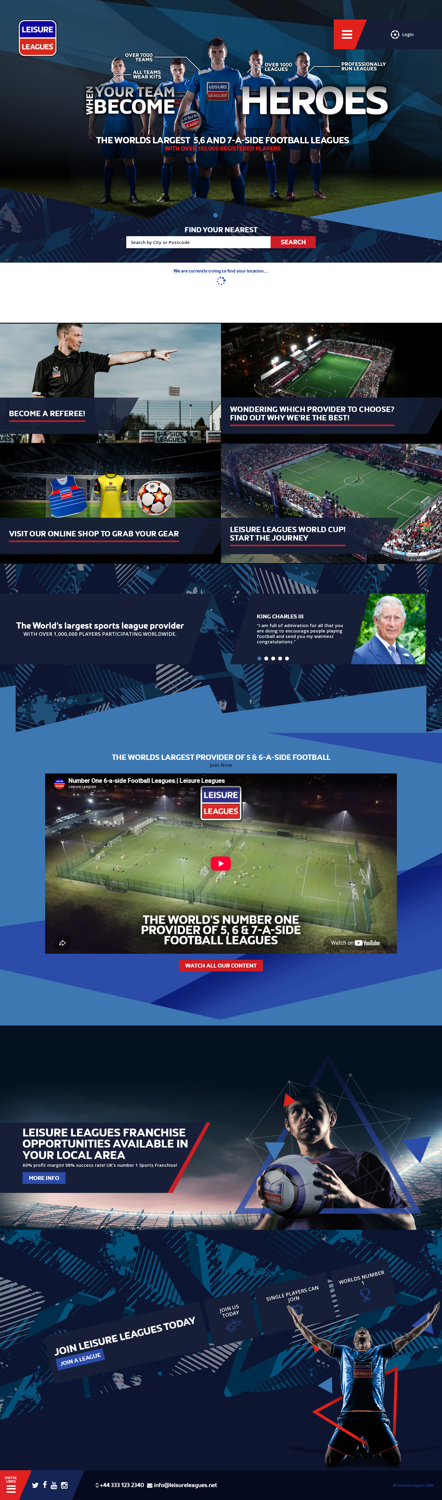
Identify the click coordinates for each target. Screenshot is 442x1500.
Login (408, 34)
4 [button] (280, 658)
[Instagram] (64, 1485)
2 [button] (266, 658)
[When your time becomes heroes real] (215, 215)
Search (293, 242)
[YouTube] (54, 1485)
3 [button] (273, 658)
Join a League (80, 1359)
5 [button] (287, 658)
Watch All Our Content (221, 965)
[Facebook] (45, 1484)
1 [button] (259, 658)
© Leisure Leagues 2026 (413, 1485)
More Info (44, 1178)
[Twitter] (35, 1485)
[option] (327, 628)
